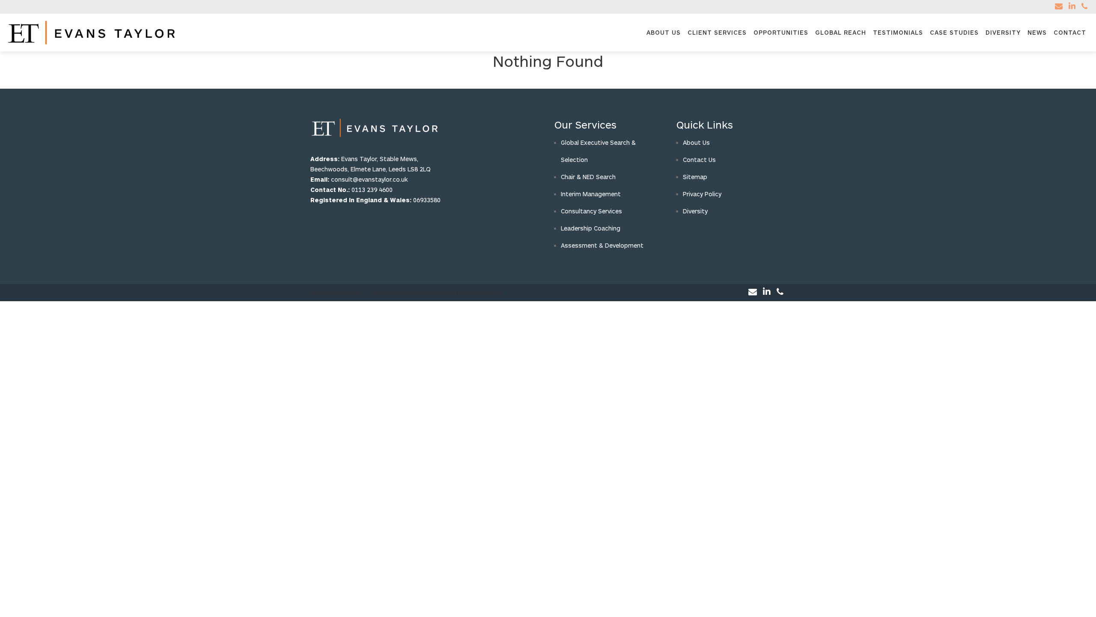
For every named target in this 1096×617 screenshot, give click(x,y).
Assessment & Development (602, 245)
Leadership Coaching (590, 228)
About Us (663, 32)
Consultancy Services (591, 211)
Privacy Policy (702, 194)
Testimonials (898, 32)
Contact (1070, 32)
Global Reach (840, 32)
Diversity (1003, 32)
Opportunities (781, 32)
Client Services (717, 32)
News (1037, 32)
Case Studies (954, 32)
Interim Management (591, 194)
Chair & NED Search (588, 176)
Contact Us (699, 159)
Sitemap (695, 176)
